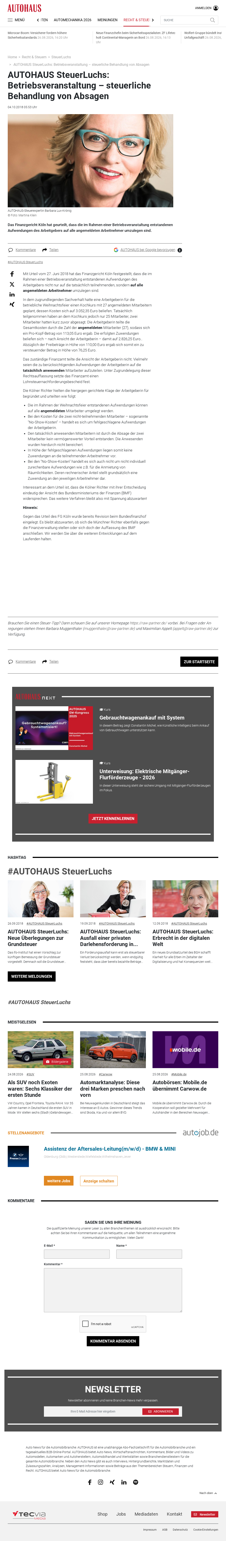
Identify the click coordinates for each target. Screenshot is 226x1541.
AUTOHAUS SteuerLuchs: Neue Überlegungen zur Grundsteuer (38, 938)
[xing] (112, 1482)
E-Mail (48, 1245)
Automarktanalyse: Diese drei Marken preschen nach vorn (112, 1088)
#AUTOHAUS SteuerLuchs (60, 871)
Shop (102, 1514)
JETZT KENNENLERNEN (113, 818)
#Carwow (105, 1074)
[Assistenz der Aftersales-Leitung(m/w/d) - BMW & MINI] (18, 1156)
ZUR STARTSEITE (199, 661)
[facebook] (89, 1482)
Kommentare (26, 250)
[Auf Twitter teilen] (12, 284)
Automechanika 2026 (72, 20)
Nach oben (206, 1493)
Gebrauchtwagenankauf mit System (142, 718)
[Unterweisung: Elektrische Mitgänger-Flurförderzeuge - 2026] (54, 782)
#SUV (30, 1074)
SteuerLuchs (61, 57)
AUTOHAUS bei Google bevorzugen (148, 250)
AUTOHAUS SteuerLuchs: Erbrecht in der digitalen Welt (183, 938)
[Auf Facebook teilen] (12, 273)
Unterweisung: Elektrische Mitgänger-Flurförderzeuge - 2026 (144, 774)
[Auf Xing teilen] (12, 304)
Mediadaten (146, 1514)
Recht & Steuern (139, 20)
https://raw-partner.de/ (148, 623)
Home (12, 57)
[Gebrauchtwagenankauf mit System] (54, 728)
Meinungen (107, 20)
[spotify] (135, 1482)
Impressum (150, 1529)
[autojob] (200, 1133)
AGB (164, 1529)
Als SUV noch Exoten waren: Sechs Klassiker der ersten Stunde (40, 1088)
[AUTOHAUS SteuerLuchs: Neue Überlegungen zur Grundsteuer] (40, 898)
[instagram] (100, 1482)
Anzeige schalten (98, 1181)
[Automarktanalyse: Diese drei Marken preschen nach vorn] (113, 1049)
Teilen (53, 250)
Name (120, 1245)
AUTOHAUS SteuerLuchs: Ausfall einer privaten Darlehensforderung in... (110, 938)
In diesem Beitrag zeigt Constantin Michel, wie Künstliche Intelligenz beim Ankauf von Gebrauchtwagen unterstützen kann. (154, 728)
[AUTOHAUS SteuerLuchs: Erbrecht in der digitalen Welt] (185, 898)
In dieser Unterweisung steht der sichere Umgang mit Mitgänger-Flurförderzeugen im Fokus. (155, 788)
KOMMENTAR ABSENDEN (113, 1341)
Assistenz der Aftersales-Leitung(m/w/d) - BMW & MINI (110, 1149)
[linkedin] (123, 1482)
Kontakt (174, 1514)
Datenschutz (180, 1529)
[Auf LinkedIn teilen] (12, 294)
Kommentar (52, 1264)
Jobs (121, 1514)
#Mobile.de (178, 1074)
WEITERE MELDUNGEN (31, 976)
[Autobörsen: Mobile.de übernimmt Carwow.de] (185, 1049)
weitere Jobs (58, 1180)
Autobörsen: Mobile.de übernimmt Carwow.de (180, 1085)
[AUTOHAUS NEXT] (35, 696)
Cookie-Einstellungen (205, 1529)
